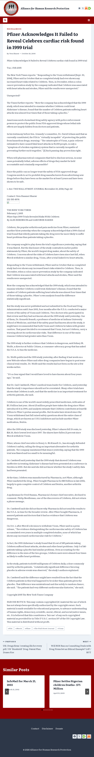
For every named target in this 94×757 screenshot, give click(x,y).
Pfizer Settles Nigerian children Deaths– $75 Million (67, 684)
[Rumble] (84, 736)
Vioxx (60, 628)
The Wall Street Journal (44, 628)
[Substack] (89, 736)
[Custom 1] (86, 8)
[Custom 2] (89, 8)
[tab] (42, 710)
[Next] (87, 692)
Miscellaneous (14, 29)
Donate (59, 728)
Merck (18, 628)
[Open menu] (89, 20)
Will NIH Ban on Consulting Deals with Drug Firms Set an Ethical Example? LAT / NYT (70, 647)
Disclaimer (47, 728)
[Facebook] (79, 8)
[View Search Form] (5, 20)
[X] (82, 8)
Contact (35, 728)
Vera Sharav (14, 53)
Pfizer (28, 628)
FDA (10, 628)
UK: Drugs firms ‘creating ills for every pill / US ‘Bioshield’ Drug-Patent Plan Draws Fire (22, 647)
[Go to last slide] (7, 692)
